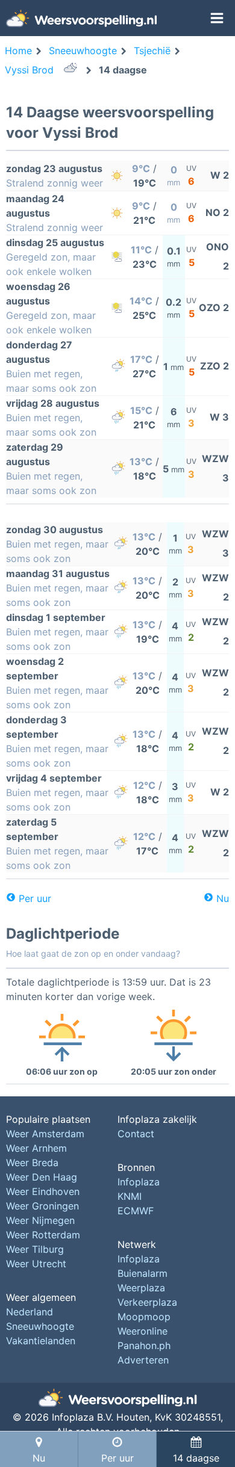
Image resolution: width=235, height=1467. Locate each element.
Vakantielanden (40, 1341)
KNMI (130, 1196)
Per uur (35, 898)
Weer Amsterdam (45, 1134)
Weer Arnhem (36, 1148)
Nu (222, 898)
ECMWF (136, 1211)
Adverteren (143, 1360)
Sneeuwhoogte (40, 1326)
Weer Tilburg (35, 1249)
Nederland (29, 1312)
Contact (136, 1134)
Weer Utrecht (36, 1264)
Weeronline (143, 1331)
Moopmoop (144, 1317)
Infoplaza (139, 1182)
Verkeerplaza (147, 1302)
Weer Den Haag (41, 1177)
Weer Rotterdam (43, 1235)
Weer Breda (32, 1163)
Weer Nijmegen (40, 1220)
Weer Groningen (42, 1206)
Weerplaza (141, 1288)
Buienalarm (143, 1273)
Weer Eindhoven (43, 1191)
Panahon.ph (144, 1345)
